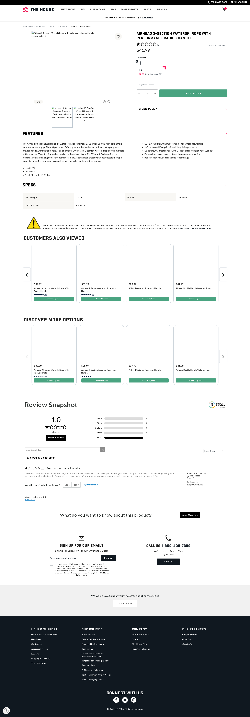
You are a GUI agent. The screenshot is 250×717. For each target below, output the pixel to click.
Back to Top (30, 499)
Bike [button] (113, 9)
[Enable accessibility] (6, 710)
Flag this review (90, 484)
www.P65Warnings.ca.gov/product (195, 228)
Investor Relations (141, 649)
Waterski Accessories (58, 26)
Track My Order (38, 663)
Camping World (189, 634)
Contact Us (36, 644)
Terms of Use (88, 649)
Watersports (28, 26)
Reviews (35, 653)
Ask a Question (190, 515)
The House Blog (139, 644)
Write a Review (56, 437)
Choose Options (53, 299)
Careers (136, 639)
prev (27, 274)
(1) (158, 45)
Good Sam (187, 639)
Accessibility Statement (93, 644)
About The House (140, 634)
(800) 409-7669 (219, 2)
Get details (147, 18)
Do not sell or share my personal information (93, 655)
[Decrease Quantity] (138, 93)
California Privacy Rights (93, 639)
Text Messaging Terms (93, 679)
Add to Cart (193, 93)
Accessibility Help (39, 649)
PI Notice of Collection (93, 670)
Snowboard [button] (68, 9)
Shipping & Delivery (40, 658)
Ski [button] (83, 9)
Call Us (168, 561)
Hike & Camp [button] (97, 9)
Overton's (187, 644)
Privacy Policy (88, 634)
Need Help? (44, 634)
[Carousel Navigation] (93, 102)
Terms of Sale (88, 665)
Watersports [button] (129, 9)
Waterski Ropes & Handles (81, 26)
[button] (162, 9)
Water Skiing (41, 26)
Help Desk (36, 639)
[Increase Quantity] (156, 93)
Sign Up (108, 558)
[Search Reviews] (102, 449)
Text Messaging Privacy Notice (96, 675)
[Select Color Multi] (139, 63)
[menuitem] (68, 9)
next (223, 274)
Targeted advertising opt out (96, 660)
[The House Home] (38, 9)
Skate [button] (147, 9)
